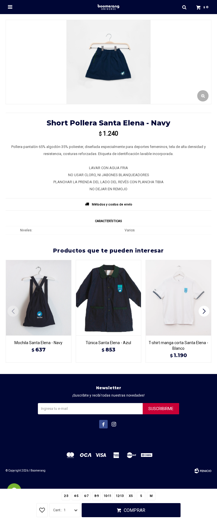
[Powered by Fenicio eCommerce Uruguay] (202, 470)
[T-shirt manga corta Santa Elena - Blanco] (178, 297)
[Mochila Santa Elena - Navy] (38, 297)
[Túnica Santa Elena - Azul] (109, 297)
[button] (184, 7)
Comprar (134, 510)
